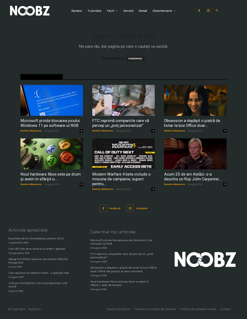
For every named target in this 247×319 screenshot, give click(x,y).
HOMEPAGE (135, 58)
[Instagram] (208, 10)
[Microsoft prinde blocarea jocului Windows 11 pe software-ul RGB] (51, 100)
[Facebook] (199, 10)
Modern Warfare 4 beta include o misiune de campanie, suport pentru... (121, 179)
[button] (217, 11)
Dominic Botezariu (30, 130)
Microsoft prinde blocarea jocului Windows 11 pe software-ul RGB (50, 123)
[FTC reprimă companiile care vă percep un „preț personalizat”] (123, 100)
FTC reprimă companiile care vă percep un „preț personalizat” (120, 123)
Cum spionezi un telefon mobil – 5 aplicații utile (38, 272)
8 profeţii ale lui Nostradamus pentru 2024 (36, 238)
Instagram (142, 208)
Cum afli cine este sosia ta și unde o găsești (36, 248)
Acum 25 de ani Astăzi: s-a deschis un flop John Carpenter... (193, 176)
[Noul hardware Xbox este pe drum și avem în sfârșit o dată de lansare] (51, 153)
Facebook (115, 208)
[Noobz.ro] (29, 10)
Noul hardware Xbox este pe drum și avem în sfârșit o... (50, 176)
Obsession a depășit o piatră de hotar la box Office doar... (192, 123)
